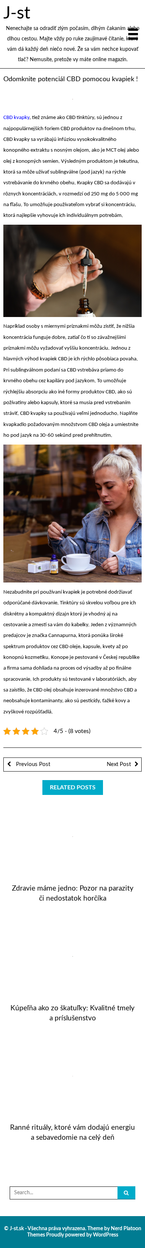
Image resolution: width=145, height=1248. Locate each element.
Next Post (119, 764)
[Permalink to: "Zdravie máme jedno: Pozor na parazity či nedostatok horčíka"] (72, 837)
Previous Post (32, 764)
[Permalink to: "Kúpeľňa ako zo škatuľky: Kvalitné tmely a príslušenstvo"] (72, 956)
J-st (16, 13)
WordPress (105, 1235)
